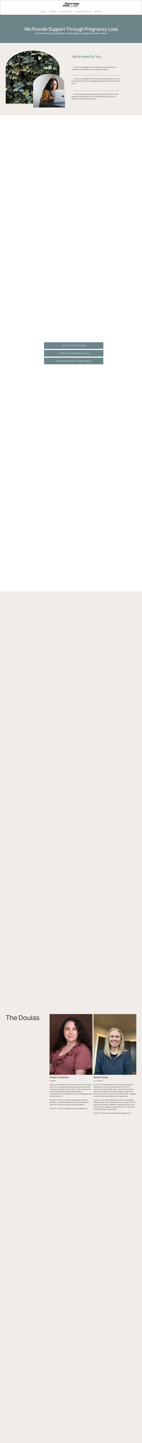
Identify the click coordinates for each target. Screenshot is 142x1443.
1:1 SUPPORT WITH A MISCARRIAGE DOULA (73, 353)
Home (43, 11)
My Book (97, 11)
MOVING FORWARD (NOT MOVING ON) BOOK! (74, 361)
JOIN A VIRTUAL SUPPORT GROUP (73, 345)
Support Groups (66, 11)
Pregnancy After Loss (83, 11)
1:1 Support (53, 11)
